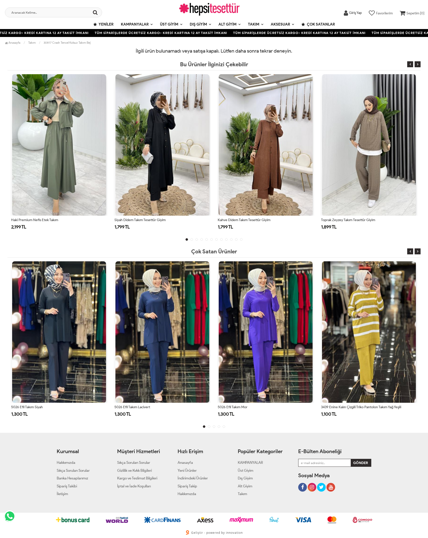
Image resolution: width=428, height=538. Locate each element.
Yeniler (105, 24)
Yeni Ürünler (187, 470)
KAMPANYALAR (135, 24)
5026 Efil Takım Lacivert (132, 407)
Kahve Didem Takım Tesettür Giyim (244, 220)
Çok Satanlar (320, 24)
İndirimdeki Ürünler (193, 478)
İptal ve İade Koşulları (134, 486)
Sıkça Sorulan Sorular (73, 470)
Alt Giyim (227, 24)
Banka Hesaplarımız (72, 478)
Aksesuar (280, 24)
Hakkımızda (66, 462)
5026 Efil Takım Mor (232, 407)
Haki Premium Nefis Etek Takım (34, 220)
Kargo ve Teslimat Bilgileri (137, 478)
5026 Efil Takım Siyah (27, 407)
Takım (253, 24)
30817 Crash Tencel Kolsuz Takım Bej (67, 42)
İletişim (62, 494)
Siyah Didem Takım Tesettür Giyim (140, 220)
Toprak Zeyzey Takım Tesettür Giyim (348, 220)
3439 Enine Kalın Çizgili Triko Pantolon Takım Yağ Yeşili (361, 407)
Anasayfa (14, 42)
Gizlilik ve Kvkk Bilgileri (134, 470)
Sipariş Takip (187, 486)
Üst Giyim (169, 24)
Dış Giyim (198, 24)
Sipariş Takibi (67, 486)
